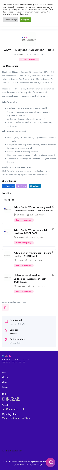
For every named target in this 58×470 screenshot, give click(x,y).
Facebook (9, 186)
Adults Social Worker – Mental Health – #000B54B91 (30, 231)
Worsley (20, 237)
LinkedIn (36, 186)
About (4, 382)
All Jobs (5, 377)
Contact (5, 387)
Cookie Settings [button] (11, 19)
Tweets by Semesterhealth (12, 450)
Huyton (20, 260)
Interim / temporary (29, 59)
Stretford (20, 214)
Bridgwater (21, 286)
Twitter (23, 186)
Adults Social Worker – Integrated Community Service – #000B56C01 (33, 209)
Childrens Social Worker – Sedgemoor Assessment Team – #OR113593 (31, 279)
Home (4, 372)
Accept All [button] (25, 19)
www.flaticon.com (21, 464)
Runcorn (20, 54)
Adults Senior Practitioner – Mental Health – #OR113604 (33, 254)
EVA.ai (41, 464)
